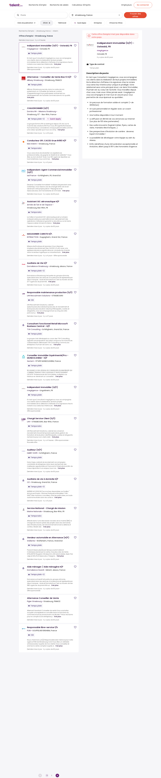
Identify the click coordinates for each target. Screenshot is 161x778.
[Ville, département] (93, 15)
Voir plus (57, 64)
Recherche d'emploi (26, 31)
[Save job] (75, 45)
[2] (57, 775)
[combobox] (43, 15)
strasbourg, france (43, 31)
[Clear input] (119, 15)
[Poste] (41, 15)
